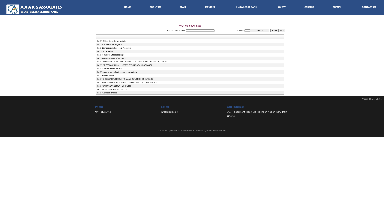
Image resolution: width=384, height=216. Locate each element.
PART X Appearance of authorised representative (117, 72)
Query (282, 6)
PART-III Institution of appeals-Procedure (114, 48)
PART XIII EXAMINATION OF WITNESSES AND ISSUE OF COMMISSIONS (127, 82)
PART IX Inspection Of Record (109, 69)
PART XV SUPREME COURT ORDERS (112, 89)
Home (127, 6)
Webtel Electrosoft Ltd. (216, 130)
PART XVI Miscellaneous (107, 93)
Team (183, 6)
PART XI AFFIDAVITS (105, 75)
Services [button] (210, 6)
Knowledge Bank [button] (247, 6)
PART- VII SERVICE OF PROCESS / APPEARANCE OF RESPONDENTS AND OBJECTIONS (132, 62)
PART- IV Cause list (105, 51)
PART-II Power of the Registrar (109, 44)
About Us (155, 6)
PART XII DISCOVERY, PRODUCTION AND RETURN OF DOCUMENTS (125, 79)
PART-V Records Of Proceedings (110, 55)
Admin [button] (337, 6)
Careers (309, 6)
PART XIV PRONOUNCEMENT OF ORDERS (114, 86)
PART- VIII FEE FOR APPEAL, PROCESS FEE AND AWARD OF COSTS (124, 65)
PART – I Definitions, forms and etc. (111, 41)
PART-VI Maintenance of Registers (111, 58)
